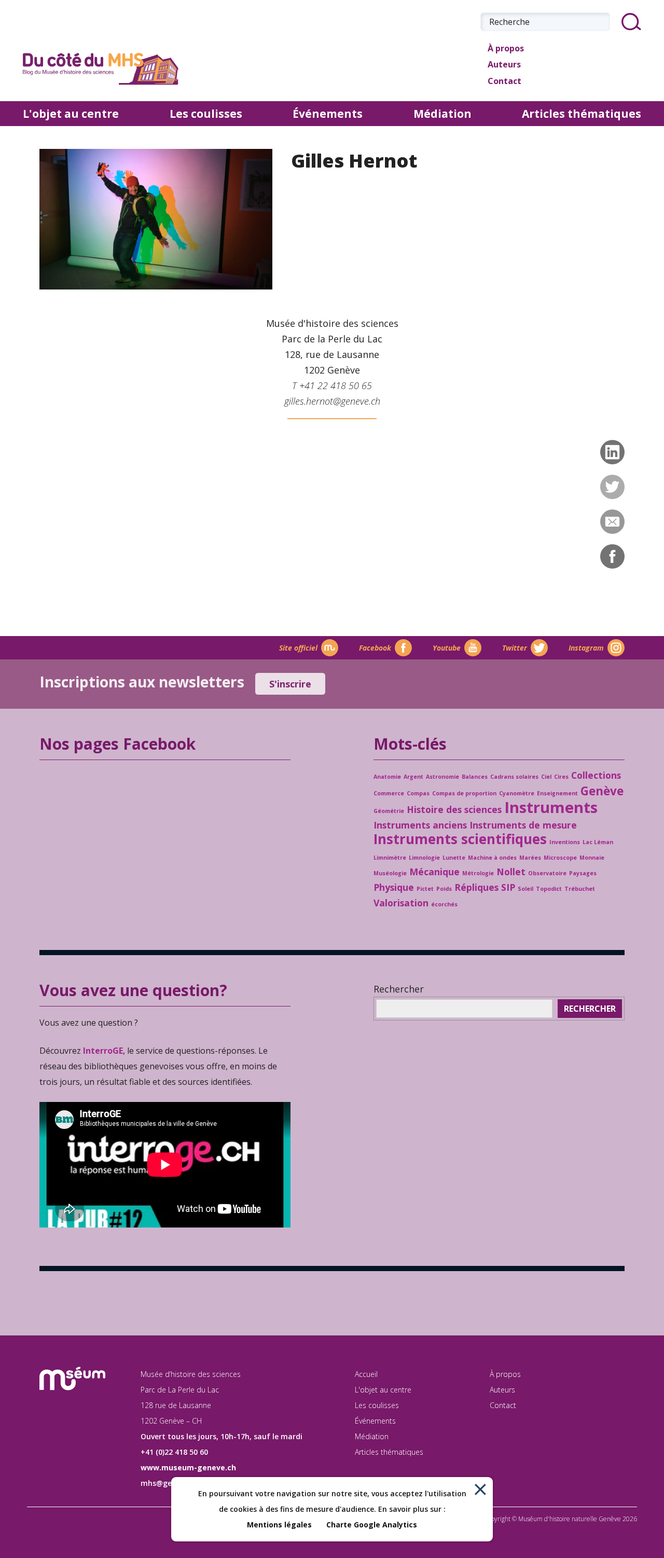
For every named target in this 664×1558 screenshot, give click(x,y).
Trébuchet (579, 888)
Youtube (447, 648)
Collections (596, 775)
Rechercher (399, 989)
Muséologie (390, 873)
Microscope (560, 857)
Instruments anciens (420, 825)
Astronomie (442, 776)
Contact (504, 81)
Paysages (583, 873)
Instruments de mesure (523, 825)
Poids (444, 888)
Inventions (564, 842)
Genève (602, 791)
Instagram (586, 648)
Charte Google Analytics (371, 1524)
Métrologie (478, 873)
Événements (328, 113)
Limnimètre (390, 857)
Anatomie (387, 776)
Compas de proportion (464, 793)
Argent (413, 776)
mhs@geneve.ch (170, 1483)
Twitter (514, 648)
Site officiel (298, 648)
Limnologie (424, 857)
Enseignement (557, 793)
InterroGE (103, 1050)
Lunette (453, 857)
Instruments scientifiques (460, 839)
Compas (418, 793)
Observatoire (547, 873)
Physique (394, 887)
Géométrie (389, 811)
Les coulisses (206, 113)
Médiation (442, 113)
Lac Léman (598, 842)
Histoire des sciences (454, 809)
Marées (530, 857)
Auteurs (504, 64)
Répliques (476, 887)
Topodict (549, 888)
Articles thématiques (581, 113)
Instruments (551, 807)
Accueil (366, 1374)
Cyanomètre (516, 793)
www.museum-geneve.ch (188, 1467)
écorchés (444, 904)
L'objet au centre (71, 113)
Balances (475, 776)
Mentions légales (279, 1524)
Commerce (389, 793)
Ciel (546, 776)
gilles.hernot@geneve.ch (332, 401)
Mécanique (434, 871)
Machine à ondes (492, 857)
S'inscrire (290, 684)
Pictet (425, 888)
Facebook (375, 648)
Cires (561, 776)
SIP (508, 887)
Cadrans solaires (514, 776)
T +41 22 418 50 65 (332, 385)
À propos (506, 48)
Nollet (510, 871)
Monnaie (591, 857)
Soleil (525, 888)
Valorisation (401, 903)
